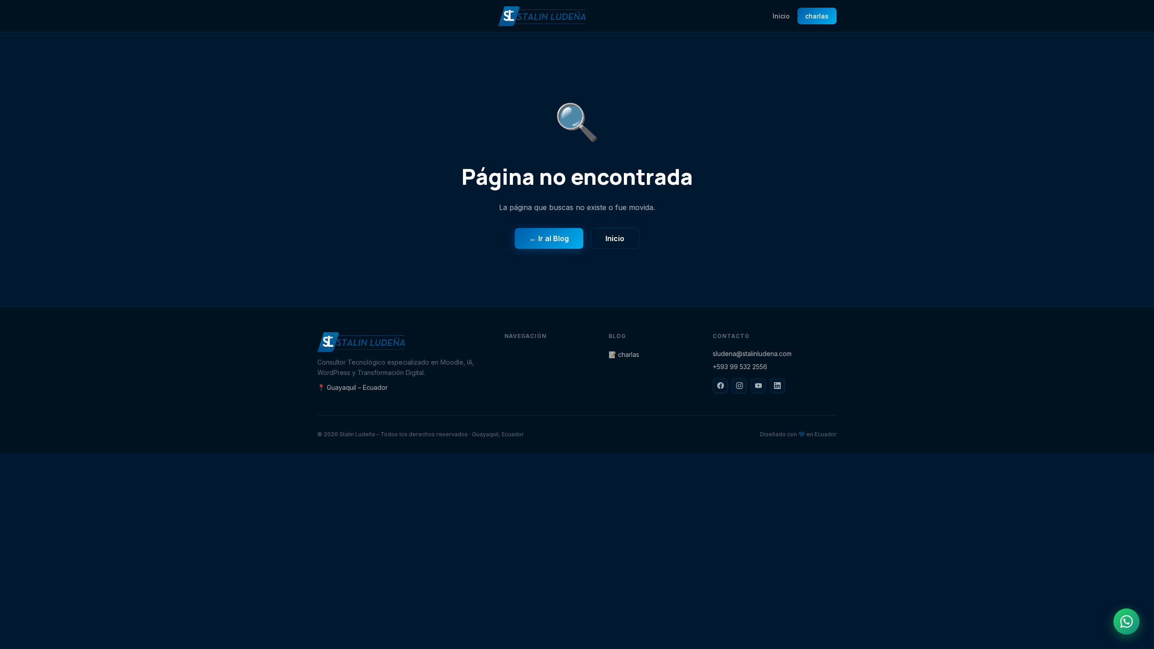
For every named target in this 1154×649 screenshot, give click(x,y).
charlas (817, 16)
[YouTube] (758, 385)
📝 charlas (624, 354)
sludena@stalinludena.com (752, 353)
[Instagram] (739, 385)
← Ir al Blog (549, 238)
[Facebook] (720, 385)
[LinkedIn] (777, 385)
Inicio (781, 16)
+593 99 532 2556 (740, 366)
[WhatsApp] (1126, 621)
